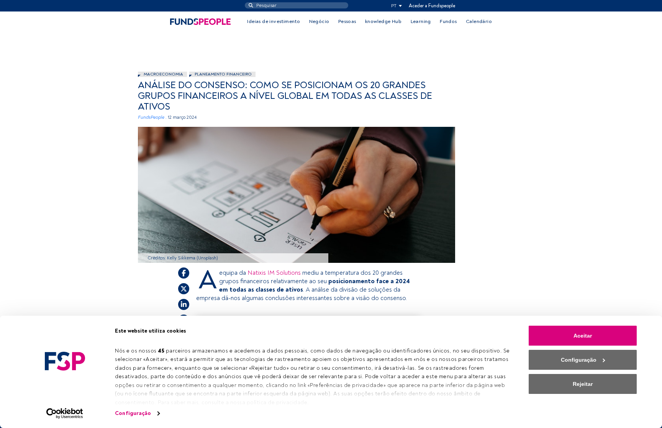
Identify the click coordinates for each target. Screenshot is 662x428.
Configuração (133, 413)
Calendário (479, 21)
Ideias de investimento (273, 21)
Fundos (448, 21)
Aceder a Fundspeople (432, 6)
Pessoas (347, 21)
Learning (421, 21)
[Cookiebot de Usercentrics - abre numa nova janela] (64, 413)
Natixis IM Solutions (274, 273)
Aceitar (583, 336)
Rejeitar (583, 384)
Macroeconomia (163, 74)
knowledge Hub (383, 21)
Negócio (319, 21)
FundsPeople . (152, 117)
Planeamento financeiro (223, 74)
